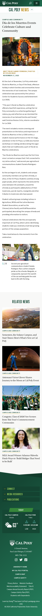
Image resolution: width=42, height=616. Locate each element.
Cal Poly (19, 9)
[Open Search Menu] (30, 3)
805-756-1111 (21, 555)
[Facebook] (25, 559)
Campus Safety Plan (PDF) (20, 592)
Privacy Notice (13, 583)
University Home (20, 567)
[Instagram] (16, 559)
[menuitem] (16, 559)
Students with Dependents (20, 595)
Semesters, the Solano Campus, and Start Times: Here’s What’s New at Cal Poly (20, 337)
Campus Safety (20, 578)
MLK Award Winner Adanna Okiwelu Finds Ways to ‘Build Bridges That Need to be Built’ (21, 458)
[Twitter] (21, 559)
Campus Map (20, 574)
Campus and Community (11, 331)
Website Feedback (26, 583)
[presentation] (5, 257)
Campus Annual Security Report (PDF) (20, 589)
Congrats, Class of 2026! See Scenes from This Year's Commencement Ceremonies (19, 419)
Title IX (31, 586)
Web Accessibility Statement (17, 586)
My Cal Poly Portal (20, 570)
